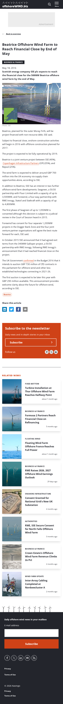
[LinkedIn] (56, 352)
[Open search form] (49, 4)
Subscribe (16, 342)
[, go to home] (15, 4)
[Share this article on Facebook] (18, 309)
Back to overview (13, 34)
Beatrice (7, 295)
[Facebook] (47, 352)
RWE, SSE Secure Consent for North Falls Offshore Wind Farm (39, 529)
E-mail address (11, 625)
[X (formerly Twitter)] (51, 352)
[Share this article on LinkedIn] (4, 309)
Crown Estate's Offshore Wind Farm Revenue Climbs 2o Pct (41, 556)
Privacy (7, 668)
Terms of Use (10, 674)
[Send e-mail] (27, 658)
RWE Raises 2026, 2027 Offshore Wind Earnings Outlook (39, 474)
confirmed (28, 260)
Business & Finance (13, 62)
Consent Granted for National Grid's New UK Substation (39, 501)
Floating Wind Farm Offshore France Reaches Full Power (39, 446)
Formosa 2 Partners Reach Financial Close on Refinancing (40, 419)
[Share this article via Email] (25, 309)
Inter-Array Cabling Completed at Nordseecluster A (36, 584)
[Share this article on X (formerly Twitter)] (11, 309)
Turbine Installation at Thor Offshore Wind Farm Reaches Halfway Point (40, 391)
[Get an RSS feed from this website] (34, 658)
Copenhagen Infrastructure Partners (21, 163)
